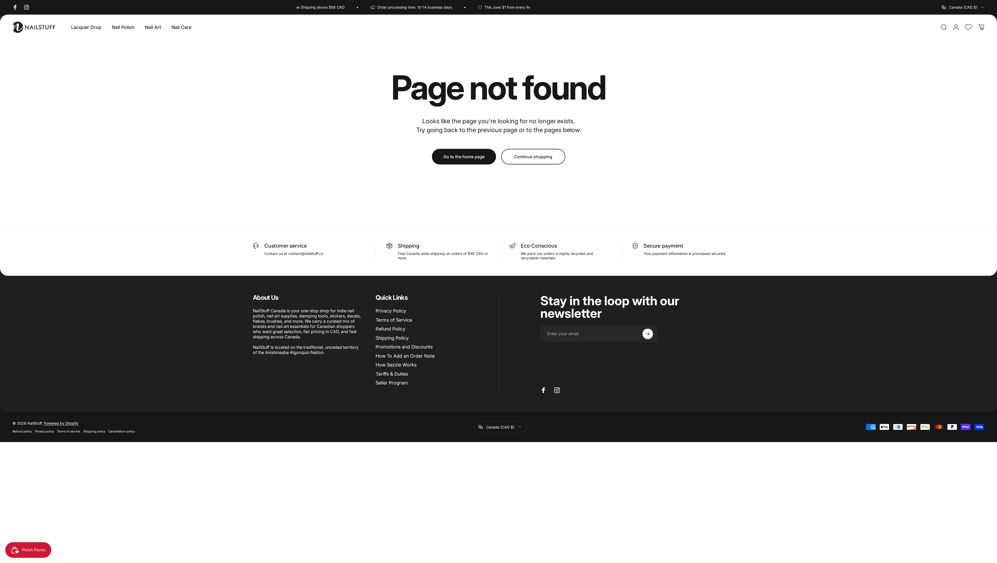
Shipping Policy (392, 338)
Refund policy (22, 431)
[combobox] (963, 7)
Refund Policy (390, 329)
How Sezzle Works (396, 365)
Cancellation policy (121, 431)
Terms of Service (394, 320)
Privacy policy (44, 431)
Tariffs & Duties (392, 374)
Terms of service (68, 431)
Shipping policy (94, 431)
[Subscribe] (648, 334)
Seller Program (392, 382)
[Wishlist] (968, 27)
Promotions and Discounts (404, 347)
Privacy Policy (391, 311)
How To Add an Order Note (405, 356)
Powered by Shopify (61, 423)
